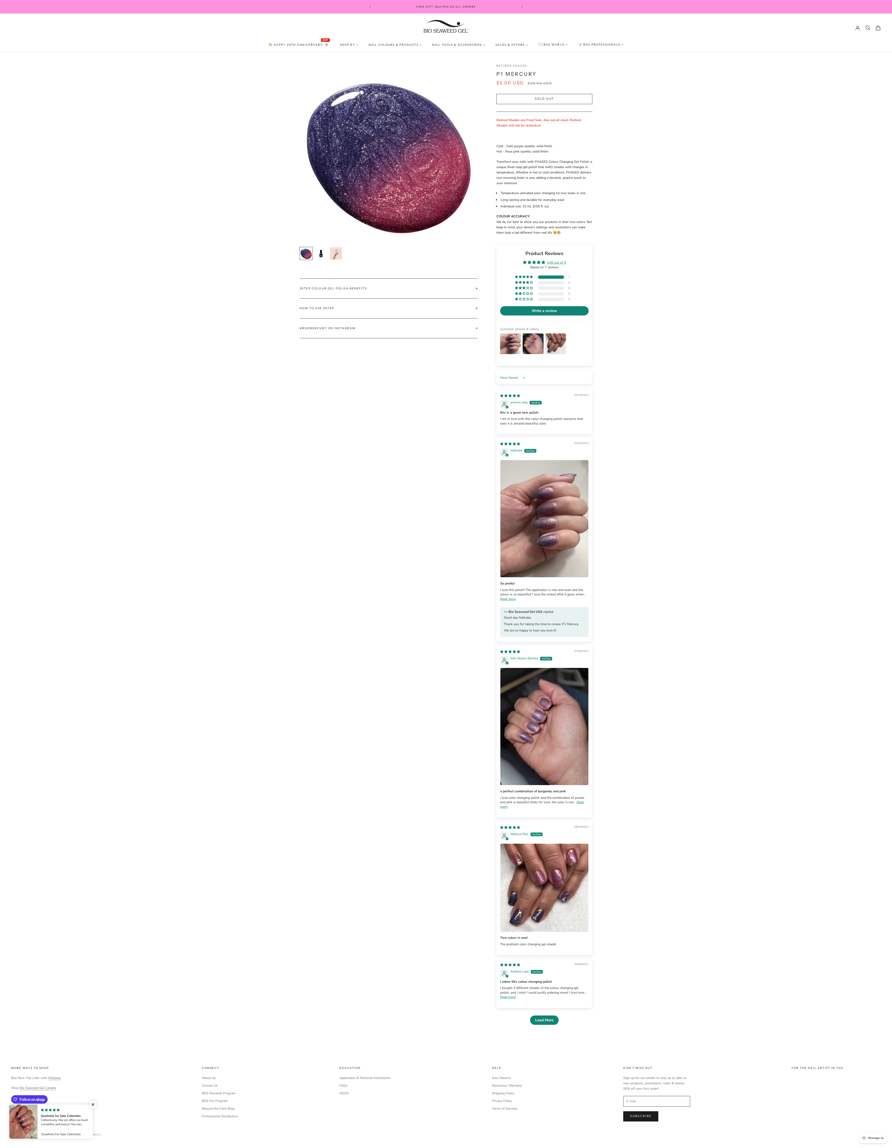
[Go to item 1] (306, 253)
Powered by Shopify (83, 1134)
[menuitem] (299, 45)
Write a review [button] (544, 310)
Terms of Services (505, 1108)
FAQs (343, 1085)
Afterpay (54, 1078)
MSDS (344, 1093)
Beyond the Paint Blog (218, 1108)
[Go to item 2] (321, 253)
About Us (209, 1078)
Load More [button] (544, 1020)
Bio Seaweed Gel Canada (38, 1088)
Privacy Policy (502, 1101)
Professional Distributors (220, 1116)
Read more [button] (508, 599)
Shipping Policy (503, 1093)
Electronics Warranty (507, 1085)
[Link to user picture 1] (544, 519)
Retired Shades (511, 65)
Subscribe (641, 1116)
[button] (524, 277)
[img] (510, 396)
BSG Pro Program (215, 1101)
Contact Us (210, 1085)
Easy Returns (501, 1078)
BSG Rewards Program (219, 1093)
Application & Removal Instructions (364, 1078)
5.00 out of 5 (556, 262)
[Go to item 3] (335, 253)
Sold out (544, 99)
